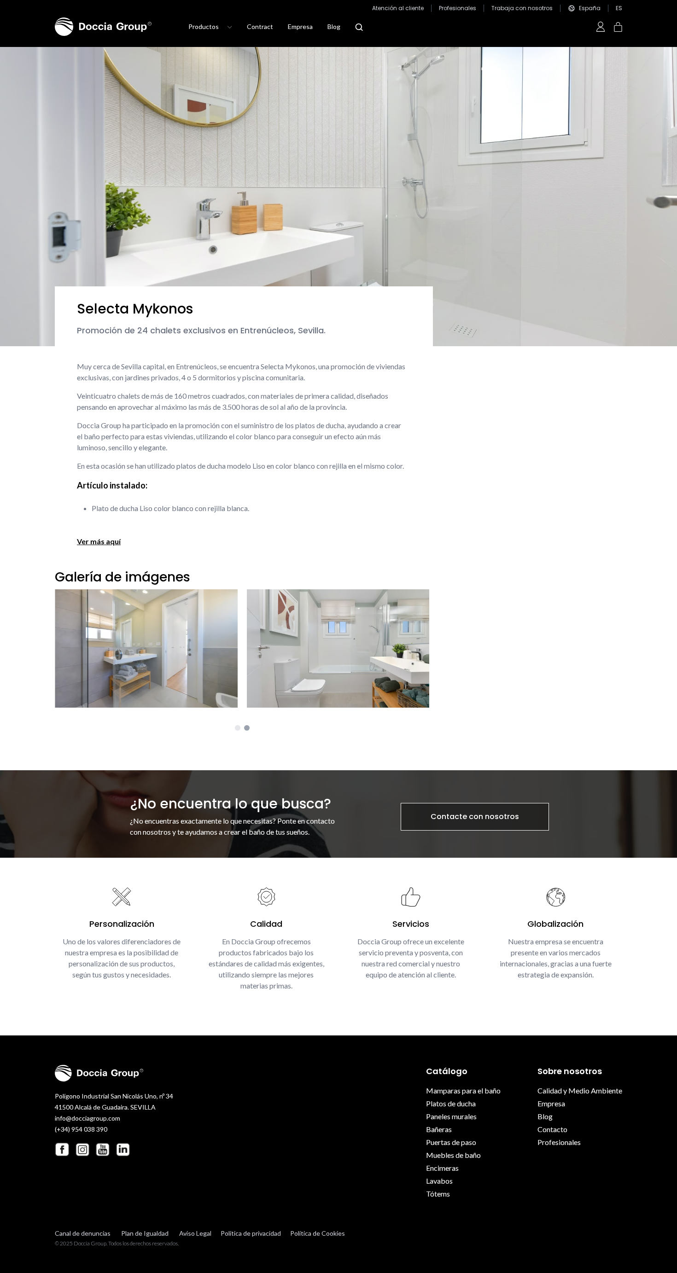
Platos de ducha (451, 1103)
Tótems (438, 1193)
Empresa (300, 26)
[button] (237, 728)
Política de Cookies (317, 1233)
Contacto (552, 1129)
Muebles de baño (453, 1155)
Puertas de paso (451, 1142)
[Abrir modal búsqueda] (359, 27)
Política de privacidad (251, 1233)
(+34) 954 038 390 (81, 1129)
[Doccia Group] (103, 26)
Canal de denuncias (83, 1233)
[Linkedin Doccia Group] (123, 1150)
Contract (260, 26)
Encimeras (442, 1167)
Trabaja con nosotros (522, 8)
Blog (333, 26)
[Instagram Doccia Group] (82, 1150)
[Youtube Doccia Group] (102, 1150)
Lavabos (439, 1180)
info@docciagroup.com (87, 1118)
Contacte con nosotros (475, 816)
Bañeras (439, 1129)
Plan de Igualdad (145, 1233)
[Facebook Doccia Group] (62, 1149)
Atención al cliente (398, 8)
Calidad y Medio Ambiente (579, 1090)
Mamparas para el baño (463, 1090)
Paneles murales (451, 1116)
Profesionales (457, 8)
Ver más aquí (99, 541)
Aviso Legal (195, 1233)
